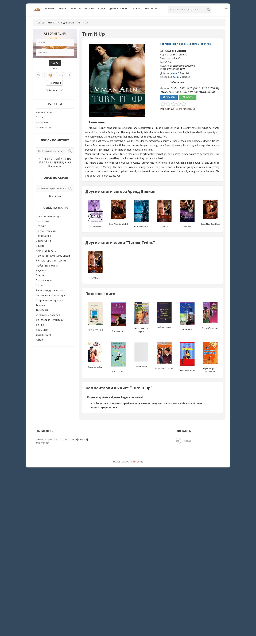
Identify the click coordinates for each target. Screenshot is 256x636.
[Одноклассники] (50, 75)
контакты (58, 439)
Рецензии (42, 122)
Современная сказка (122, 523)
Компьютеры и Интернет (51, 260)
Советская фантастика (123, 515)
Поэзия (40, 275)
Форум (137, 8)
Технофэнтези (118, 554)
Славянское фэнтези (122, 507)
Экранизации (44, 127)
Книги (62, 8)
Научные (41, 270)
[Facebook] (69, 75)
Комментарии (44, 112)
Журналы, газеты (46, 250)
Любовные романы (47, 265)
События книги (177, 82)
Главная (50, 8)
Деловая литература (122, 18)
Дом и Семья (43, 236)
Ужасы (113, 562)
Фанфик (40, 325)
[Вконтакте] (38, 75)
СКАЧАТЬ (170, 97)
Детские (41, 226)
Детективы (42, 221)
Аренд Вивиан (66, 22)
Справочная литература (50, 295)
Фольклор (42, 329)
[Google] (63, 75)
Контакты (151, 8)
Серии (101, 8)
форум (48, 439)
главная (40, 439)
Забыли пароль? (54, 90)
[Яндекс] (57, 75)
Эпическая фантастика (124, 593)
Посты (40, 117)
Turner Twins (176, 54)
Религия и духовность (49, 290)
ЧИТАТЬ (189, 97)
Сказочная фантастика (124, 500)
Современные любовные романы (180, 44)
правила (82, 439)
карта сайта (71, 439)
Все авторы (54, 166)
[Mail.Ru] (44, 75)
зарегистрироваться (104, 407)
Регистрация (54, 82)
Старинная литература (50, 300)
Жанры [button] (74, 8)
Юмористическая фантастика (128, 624)
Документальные (46, 231)
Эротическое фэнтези (123, 616)
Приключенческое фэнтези (126, 476)
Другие (40, 245)
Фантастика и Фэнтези (49, 319)
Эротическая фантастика (125, 608)
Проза (39, 285)
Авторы (89, 8)
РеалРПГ (114, 484)
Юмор (39, 339)
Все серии (55, 196)
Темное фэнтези (119, 546)
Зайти (55, 63)
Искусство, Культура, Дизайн (53, 255)
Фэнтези (115, 577)
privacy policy (42, 442)
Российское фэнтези (122, 492)
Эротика (206, 44)
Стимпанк (116, 538)
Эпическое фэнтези (121, 601)
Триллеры (42, 310)
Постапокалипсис (121, 469)
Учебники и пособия (48, 315)
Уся (112, 570)
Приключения (44, 280)
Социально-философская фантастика (133, 531)
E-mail (187, 441)
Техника (41, 305)
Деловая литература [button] (83, 18)
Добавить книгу (119, 8)
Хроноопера (117, 585)
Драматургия (44, 240)
